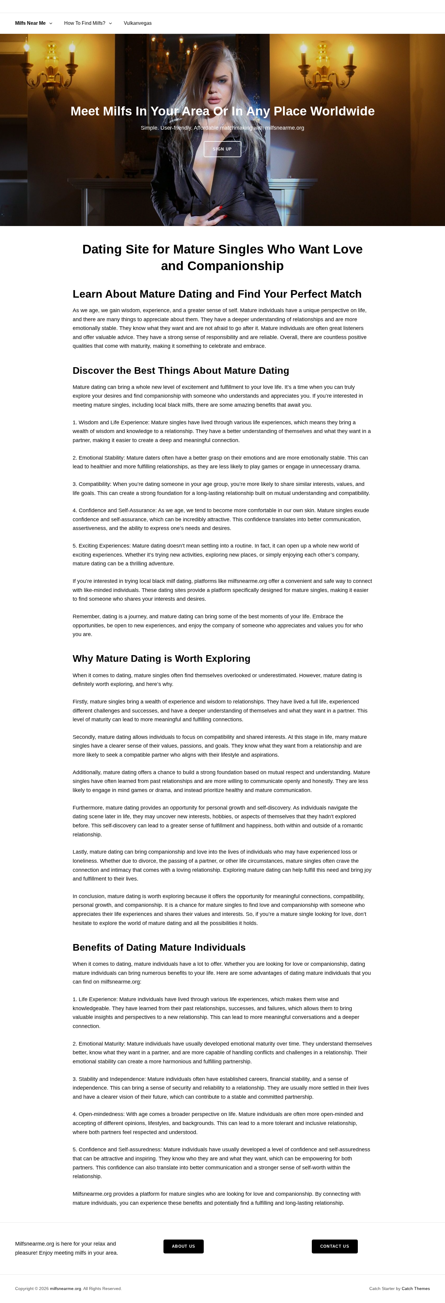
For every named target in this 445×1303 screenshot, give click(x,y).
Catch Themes (416, 1288)
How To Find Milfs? (84, 23)
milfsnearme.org (65, 1288)
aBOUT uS (183, 1246)
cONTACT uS (334, 1246)
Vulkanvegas (138, 23)
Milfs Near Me (30, 23)
